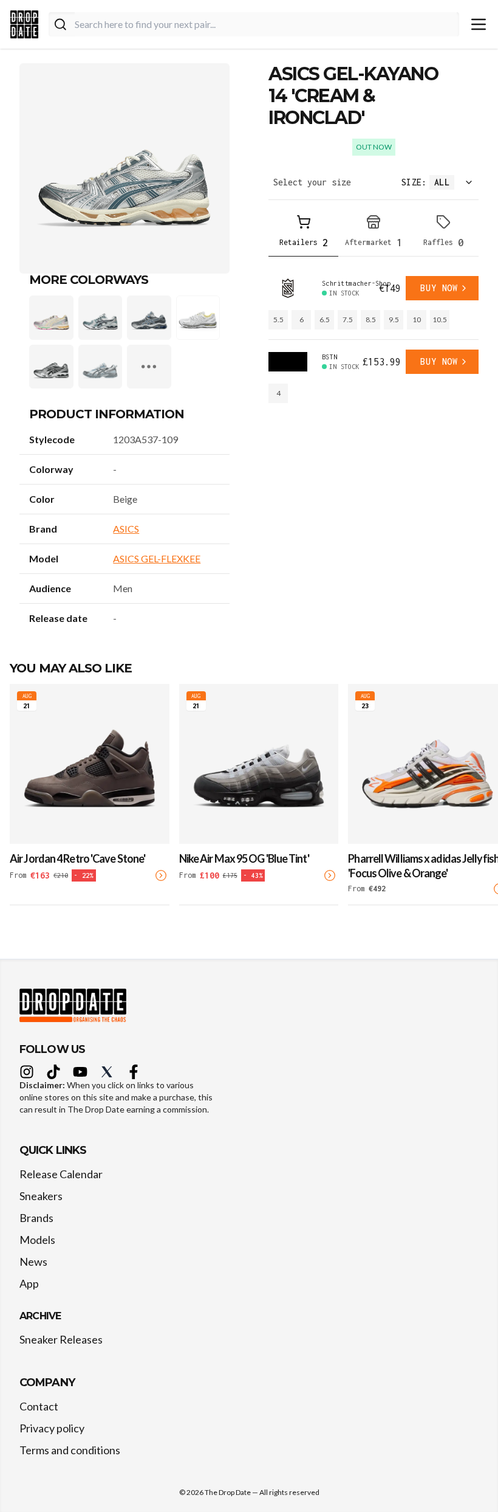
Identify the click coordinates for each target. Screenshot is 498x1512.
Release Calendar (61, 1174)
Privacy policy (51, 1428)
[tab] (303, 233)
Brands (36, 1217)
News (33, 1261)
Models (37, 1239)
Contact (38, 1406)
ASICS (126, 528)
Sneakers (41, 1196)
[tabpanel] (373, 339)
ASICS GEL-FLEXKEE (156, 558)
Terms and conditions (69, 1450)
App (29, 1283)
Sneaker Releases (61, 1339)
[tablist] (373, 233)
